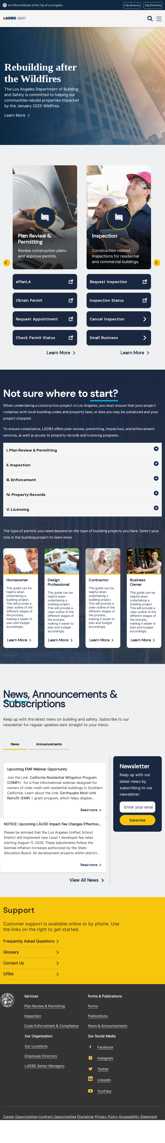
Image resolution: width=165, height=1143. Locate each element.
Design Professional (58, 582)
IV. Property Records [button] (26, 494)
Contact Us (13, 963)
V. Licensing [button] (17, 509)
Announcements (49, 744)
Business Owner (137, 582)
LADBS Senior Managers (44, 1066)
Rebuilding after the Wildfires (40, 72)
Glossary (11, 952)
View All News (84, 880)
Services (31, 996)
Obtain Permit (29, 300)
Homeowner (17, 580)
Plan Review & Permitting (34, 239)
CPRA (8, 974)
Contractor (99, 580)
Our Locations (36, 1046)
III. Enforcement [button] (21, 479)
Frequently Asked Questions (28, 941)
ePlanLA (23, 281)
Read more (89, 810)
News (15, 744)
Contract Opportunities (57, 1116)
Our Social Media (102, 1036)
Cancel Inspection (107, 319)
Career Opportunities (20, 1116)
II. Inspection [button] (18, 464)
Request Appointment (37, 319)
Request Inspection (108, 281)
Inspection (104, 236)
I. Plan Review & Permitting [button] (31, 450)
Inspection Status (107, 300)
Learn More (14, 115)
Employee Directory (41, 1056)
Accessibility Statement (138, 1116)
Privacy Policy (106, 1116)
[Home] (15, 18)
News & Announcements (107, 1026)
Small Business (104, 337)
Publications (98, 1016)
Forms (93, 1006)
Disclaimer (85, 1116)
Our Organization (38, 1036)
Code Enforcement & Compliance (51, 1026)
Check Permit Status (35, 337)
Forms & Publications (105, 996)
